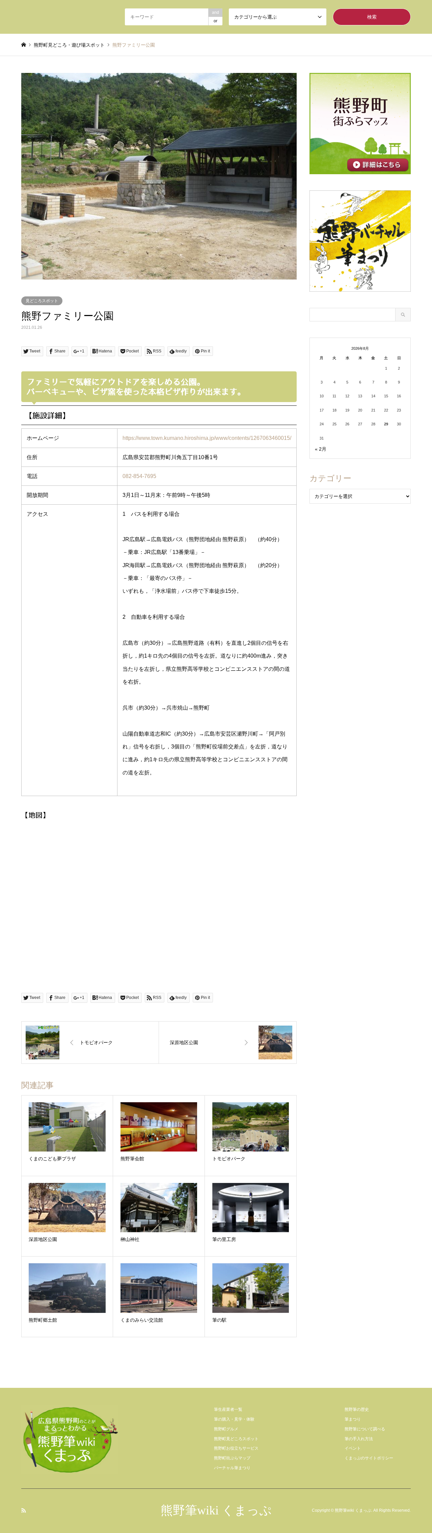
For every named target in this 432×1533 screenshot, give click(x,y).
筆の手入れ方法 (359, 1438)
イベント (353, 1448)
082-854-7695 (139, 476)
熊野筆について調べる (365, 1429)
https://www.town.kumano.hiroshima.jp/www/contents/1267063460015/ (207, 438)
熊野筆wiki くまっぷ (216, 1510)
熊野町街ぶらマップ (232, 1458)
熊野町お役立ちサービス (236, 1448)
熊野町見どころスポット (236, 1438)
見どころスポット (42, 300)
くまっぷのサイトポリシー (369, 1458)
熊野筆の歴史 (357, 1409)
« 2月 (320, 449)
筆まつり (353, 1419)
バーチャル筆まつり (232, 1467)
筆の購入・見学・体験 (234, 1419)
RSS (23, 1510)
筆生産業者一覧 (228, 1409)
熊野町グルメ (226, 1429)
